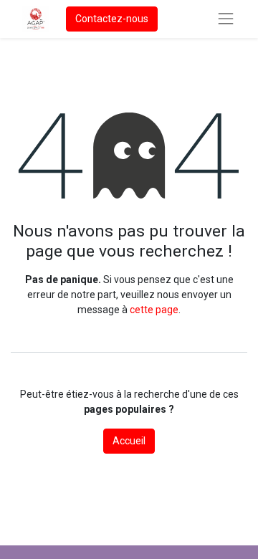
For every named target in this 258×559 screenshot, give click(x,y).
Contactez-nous (111, 18)
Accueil (129, 440)
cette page (154, 309)
